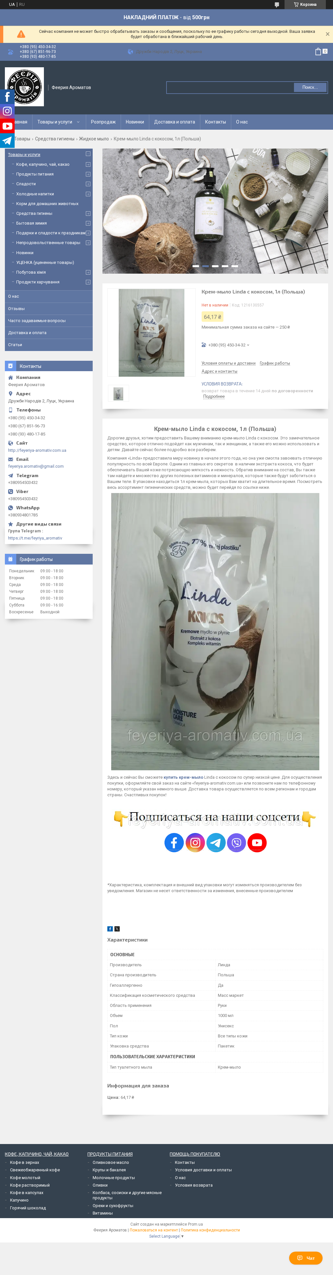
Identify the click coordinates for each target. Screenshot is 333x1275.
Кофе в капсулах (26, 1192)
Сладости (26, 183)
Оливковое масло (111, 1162)
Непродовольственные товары (48, 242)
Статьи (15, 344)
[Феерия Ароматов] (24, 86)
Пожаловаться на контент (154, 1230)
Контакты (215, 121)
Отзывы (16, 308)
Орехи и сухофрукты (113, 1205)
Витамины (103, 1213)
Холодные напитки (35, 193)
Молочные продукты (114, 1177)
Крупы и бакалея (109, 1169)
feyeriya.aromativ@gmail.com (36, 466)
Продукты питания (35, 174)
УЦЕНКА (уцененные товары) (45, 262)
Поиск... (310, 87)
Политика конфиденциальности (210, 1230)
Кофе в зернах (24, 1162)
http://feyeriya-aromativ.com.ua (37, 450)
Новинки (135, 121)
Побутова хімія (31, 272)
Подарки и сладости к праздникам (51, 232)
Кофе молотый (25, 1177)
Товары (22, 138)
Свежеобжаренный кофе (35, 1169)
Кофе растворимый (30, 1185)
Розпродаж (103, 121)
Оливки (100, 1185)
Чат (311, 1258)
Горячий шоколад (28, 1207)
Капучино (19, 1200)
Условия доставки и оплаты (203, 1169)
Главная (18, 121)
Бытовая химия (31, 223)
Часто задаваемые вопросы (37, 320)
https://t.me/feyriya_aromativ (35, 538)
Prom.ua (195, 1224)
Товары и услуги (54, 121)
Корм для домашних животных (47, 203)
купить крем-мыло (183, 777)
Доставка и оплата (174, 121)
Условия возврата (194, 1185)
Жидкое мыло (94, 138)
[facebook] (110, 930)
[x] (117, 930)
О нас (242, 121)
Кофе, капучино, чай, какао (43, 164)
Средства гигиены (54, 138)
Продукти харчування (38, 282)
